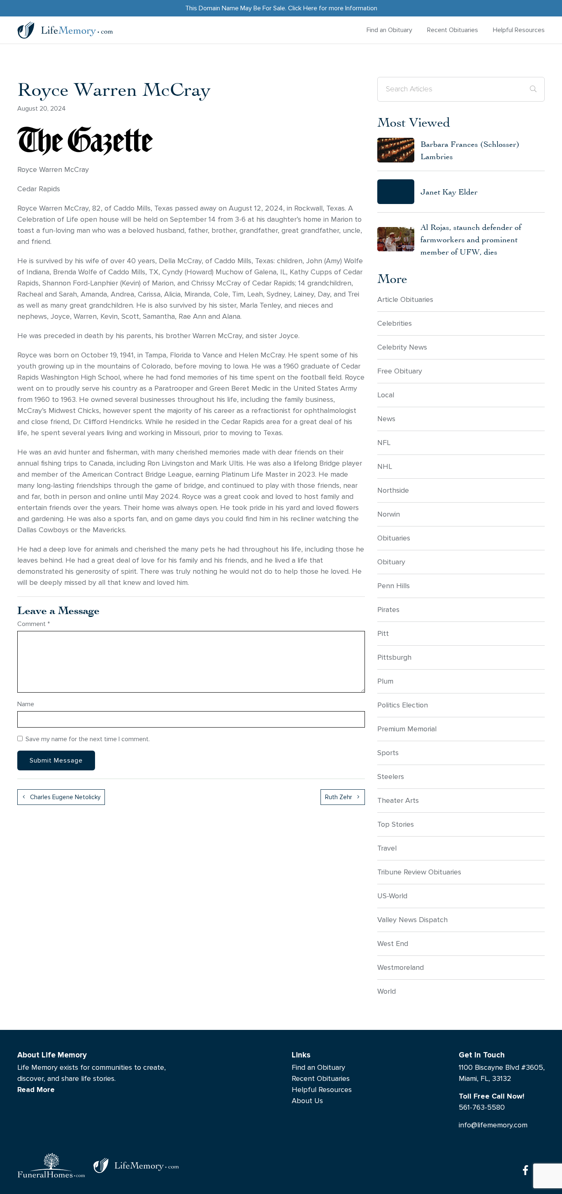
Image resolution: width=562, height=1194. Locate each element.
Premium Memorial (407, 729)
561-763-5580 (482, 1107)
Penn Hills (393, 586)
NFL (383, 442)
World (386, 991)
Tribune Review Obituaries (419, 872)
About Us (307, 1101)
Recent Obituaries (452, 30)
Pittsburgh (394, 657)
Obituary (391, 562)
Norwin (388, 514)
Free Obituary (399, 371)
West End (392, 943)
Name (25, 704)
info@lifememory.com (493, 1125)
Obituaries (393, 538)
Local (385, 395)
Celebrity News (402, 347)
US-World (392, 896)
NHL (384, 466)
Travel (387, 848)
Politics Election (402, 705)
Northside (393, 490)
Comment (33, 624)
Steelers (390, 776)
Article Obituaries (405, 299)
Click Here (302, 8)
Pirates (388, 609)
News (386, 419)
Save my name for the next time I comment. (88, 739)
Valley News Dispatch (412, 920)
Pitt (383, 633)
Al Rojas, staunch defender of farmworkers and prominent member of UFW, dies (470, 239)
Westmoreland (400, 967)
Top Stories (395, 824)
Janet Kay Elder (449, 191)
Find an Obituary (389, 30)
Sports (388, 753)
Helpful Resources (519, 30)
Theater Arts (398, 800)
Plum (385, 681)
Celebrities (394, 323)
